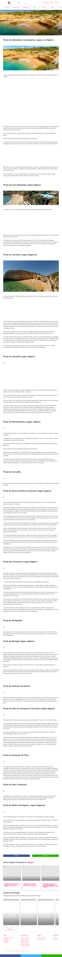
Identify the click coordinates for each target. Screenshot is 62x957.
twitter (31, 955)
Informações (6, 939)
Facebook (55, 937)
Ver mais (9, 929)
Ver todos (11, 912)
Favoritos (56, 2)
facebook (10, 955)
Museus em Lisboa (41, 937)
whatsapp (51, 955)
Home (19, 2)
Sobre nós (6, 942)
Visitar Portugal (16, 7)
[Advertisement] (31, 102)
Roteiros (51, 2)
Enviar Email (6, 941)
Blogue (31, 862)
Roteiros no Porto (24, 939)
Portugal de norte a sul (8, 937)
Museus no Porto (41, 939)
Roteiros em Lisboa (25, 941)
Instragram (55, 939)
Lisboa (43, 7)
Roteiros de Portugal (25, 937)
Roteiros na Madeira (25, 944)
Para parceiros (46, 2)
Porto (52, 7)
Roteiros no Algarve (25, 942)
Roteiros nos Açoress (25, 945)
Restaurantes (25, 7)
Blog (34, 7)
